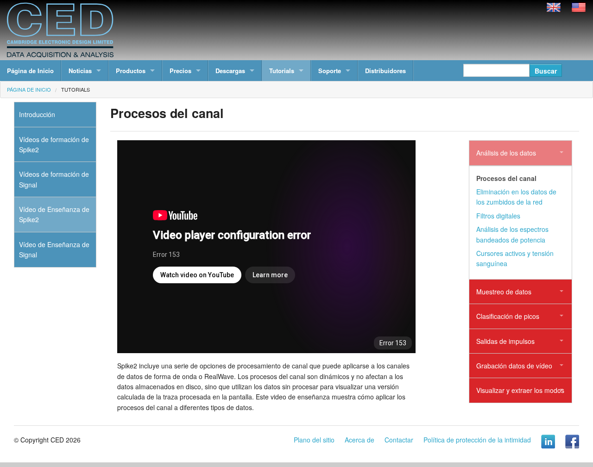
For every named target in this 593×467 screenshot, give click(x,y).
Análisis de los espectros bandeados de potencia (512, 234)
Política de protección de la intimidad (477, 439)
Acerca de (359, 439)
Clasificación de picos (507, 316)
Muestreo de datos (503, 291)
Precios (180, 70)
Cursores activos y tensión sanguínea (515, 258)
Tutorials (281, 70)
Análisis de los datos (506, 152)
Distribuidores (385, 70)
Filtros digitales (498, 215)
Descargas (230, 70)
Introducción (37, 114)
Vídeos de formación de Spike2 (54, 144)
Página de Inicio (30, 70)
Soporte (329, 70)
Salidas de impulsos (505, 341)
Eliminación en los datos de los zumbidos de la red (516, 196)
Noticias (80, 70)
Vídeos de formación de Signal (54, 179)
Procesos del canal (506, 178)
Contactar (399, 439)
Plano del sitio (314, 439)
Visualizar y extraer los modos (520, 390)
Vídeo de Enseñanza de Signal (54, 249)
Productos (130, 70)
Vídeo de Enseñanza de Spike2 (54, 214)
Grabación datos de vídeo (514, 365)
